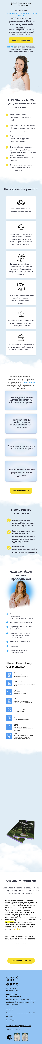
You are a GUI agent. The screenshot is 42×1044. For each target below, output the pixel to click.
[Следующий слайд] (40, 919)
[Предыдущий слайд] (1, 919)
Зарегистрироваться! (21, 40)
